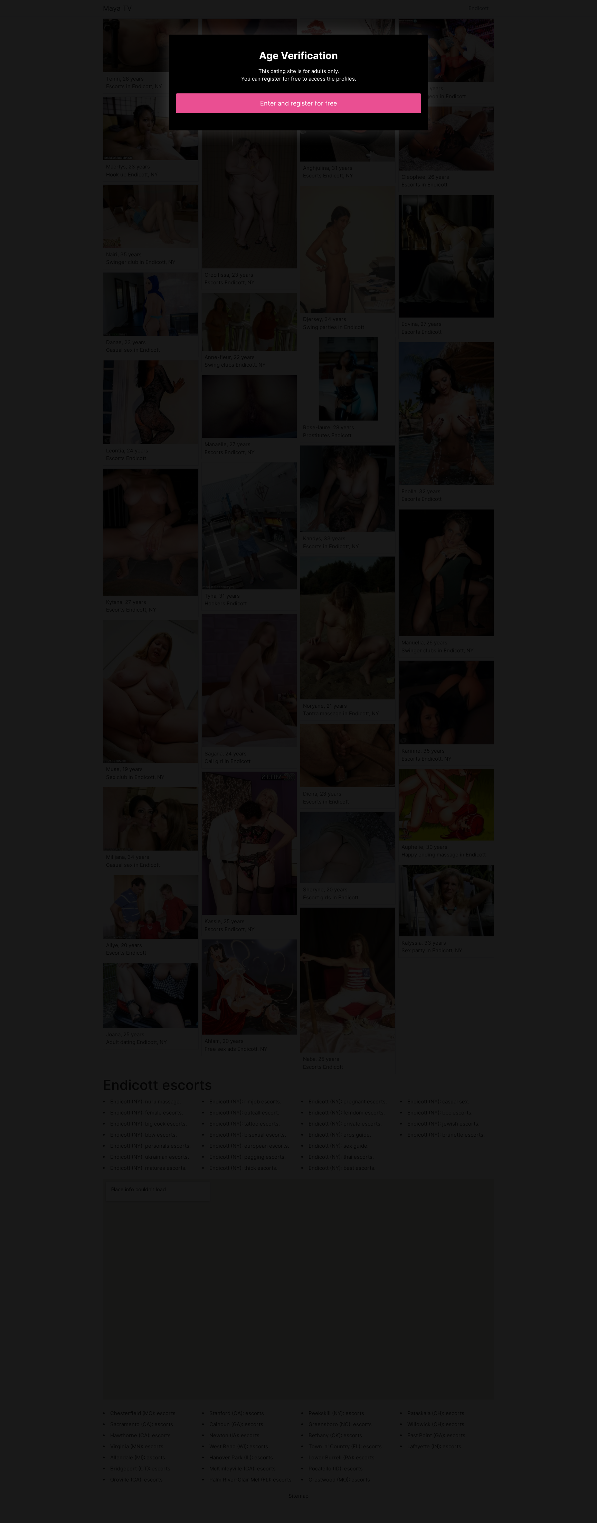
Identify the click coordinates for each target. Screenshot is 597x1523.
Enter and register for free (298, 103)
